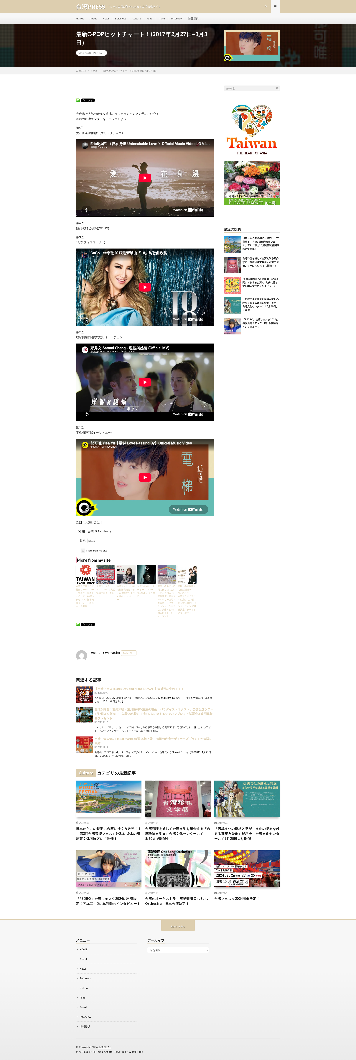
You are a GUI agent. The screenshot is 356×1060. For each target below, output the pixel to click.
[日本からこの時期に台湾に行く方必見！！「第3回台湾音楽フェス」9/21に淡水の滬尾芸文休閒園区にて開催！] (232, 244)
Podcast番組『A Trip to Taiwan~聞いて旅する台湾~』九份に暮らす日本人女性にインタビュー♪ (261, 282)
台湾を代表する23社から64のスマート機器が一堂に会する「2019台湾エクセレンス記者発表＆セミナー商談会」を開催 (85, 596)
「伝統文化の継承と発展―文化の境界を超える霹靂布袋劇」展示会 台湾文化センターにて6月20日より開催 (247, 833)
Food (149, 18)
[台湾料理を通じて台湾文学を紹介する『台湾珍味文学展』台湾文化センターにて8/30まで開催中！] (232, 265)
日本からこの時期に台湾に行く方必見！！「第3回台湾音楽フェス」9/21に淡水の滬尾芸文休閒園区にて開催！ (108, 833)
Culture (136, 18)
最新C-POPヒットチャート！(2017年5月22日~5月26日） (146, 591)
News (106, 18)
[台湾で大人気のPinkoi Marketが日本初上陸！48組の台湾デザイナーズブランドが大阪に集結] (84, 744)
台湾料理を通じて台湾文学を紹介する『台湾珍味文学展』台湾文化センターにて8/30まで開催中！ (261, 262)
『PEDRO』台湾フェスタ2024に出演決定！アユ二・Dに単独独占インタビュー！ (260, 323)
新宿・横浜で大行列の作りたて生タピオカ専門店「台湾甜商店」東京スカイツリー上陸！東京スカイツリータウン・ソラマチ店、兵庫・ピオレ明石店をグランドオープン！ (166, 601)
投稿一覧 (128, 652)
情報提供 (193, 18)
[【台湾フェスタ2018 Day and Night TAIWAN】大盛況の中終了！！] (84, 694)
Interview (176, 18)
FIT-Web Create (103, 1051)
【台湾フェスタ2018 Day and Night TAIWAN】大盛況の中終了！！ (139, 688)
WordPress (136, 1051)
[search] (277, 88)
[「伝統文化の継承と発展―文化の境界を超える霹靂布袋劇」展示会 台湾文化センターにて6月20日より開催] (232, 305)
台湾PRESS (104, 1047)
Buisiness (120, 18)
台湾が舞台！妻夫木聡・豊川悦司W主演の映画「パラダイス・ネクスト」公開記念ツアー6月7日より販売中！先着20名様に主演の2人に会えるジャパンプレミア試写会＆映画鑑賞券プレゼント (154, 713)
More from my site (94, 550)
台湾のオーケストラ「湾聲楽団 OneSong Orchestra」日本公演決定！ (177, 901)
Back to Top (178, 926)
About (93, 18)
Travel (161, 18)
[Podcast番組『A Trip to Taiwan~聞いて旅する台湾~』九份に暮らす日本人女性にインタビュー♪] (232, 285)
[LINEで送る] (78, 100)
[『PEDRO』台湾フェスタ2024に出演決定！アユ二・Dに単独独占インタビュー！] (232, 326)
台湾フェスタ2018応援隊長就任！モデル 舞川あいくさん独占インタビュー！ (126, 593)
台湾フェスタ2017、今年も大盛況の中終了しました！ (105, 591)
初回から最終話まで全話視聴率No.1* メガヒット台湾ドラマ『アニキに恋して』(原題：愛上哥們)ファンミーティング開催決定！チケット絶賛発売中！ (187, 599)
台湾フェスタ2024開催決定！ (237, 898)
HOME (80, 18)
